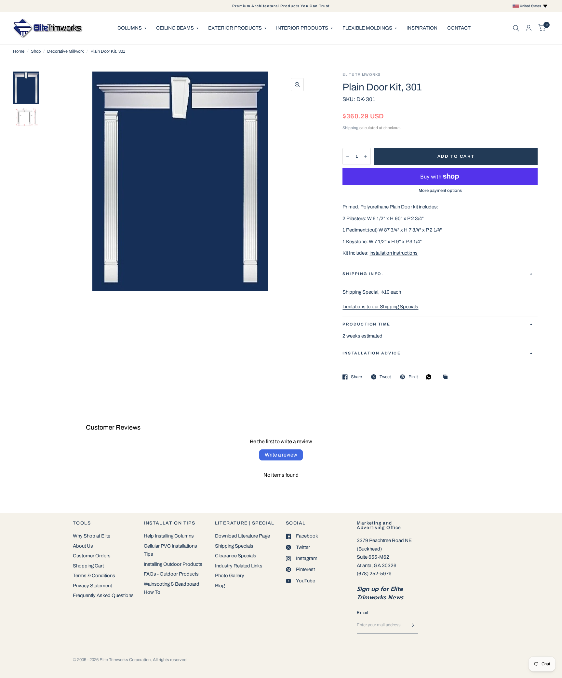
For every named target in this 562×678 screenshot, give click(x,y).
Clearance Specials (235, 555)
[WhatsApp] (430, 376)
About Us (83, 546)
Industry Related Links (238, 565)
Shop (36, 51)
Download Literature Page (242, 535)
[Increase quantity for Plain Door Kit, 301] (365, 156)
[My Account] (528, 28)
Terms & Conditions (94, 575)
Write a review (281, 455)
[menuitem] (132, 28)
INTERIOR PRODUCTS (302, 28)
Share (356, 377)
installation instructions (393, 253)
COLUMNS (129, 28)
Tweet (385, 377)
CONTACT (459, 28)
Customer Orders (92, 555)
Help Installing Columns (169, 535)
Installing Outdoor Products (173, 564)
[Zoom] (297, 84)
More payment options (440, 190)
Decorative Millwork (65, 51)
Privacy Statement (92, 585)
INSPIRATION (422, 28)
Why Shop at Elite (91, 535)
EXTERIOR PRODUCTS (235, 28)
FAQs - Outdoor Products (171, 574)
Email (362, 612)
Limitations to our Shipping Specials (380, 306)
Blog (220, 585)
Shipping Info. (362, 274)
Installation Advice (371, 353)
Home (18, 51)
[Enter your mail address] (411, 625)
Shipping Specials (234, 546)
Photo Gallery (229, 575)
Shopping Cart (88, 565)
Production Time (366, 324)
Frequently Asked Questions (103, 595)
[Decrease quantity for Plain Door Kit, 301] (348, 156)
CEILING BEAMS (175, 28)
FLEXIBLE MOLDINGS (367, 28)
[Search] (516, 28)
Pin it (413, 377)
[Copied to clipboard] (447, 377)
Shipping (350, 128)
